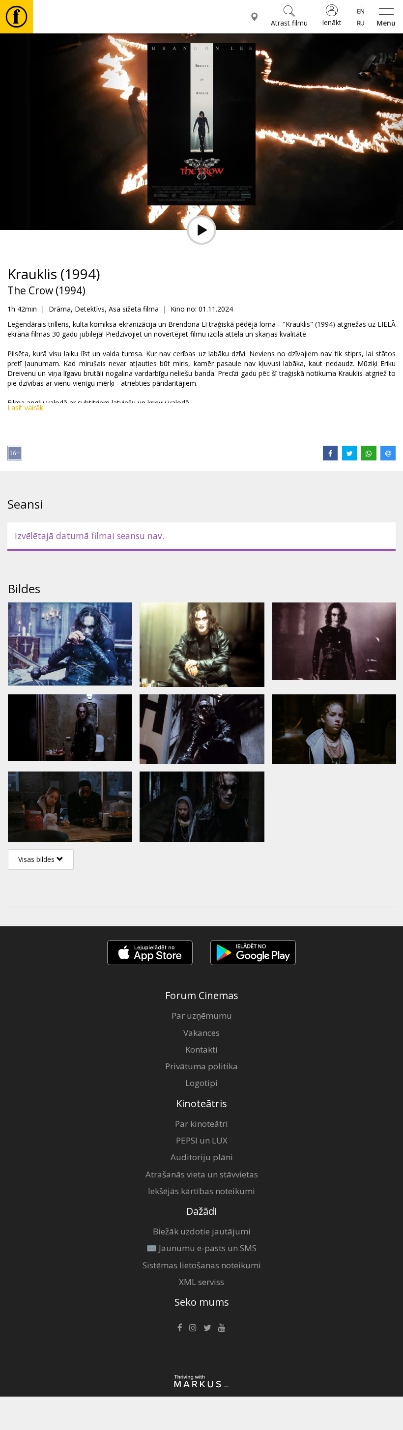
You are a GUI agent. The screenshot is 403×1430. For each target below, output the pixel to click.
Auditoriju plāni (202, 1157)
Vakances (201, 1032)
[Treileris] (201, 230)
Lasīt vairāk (25, 407)
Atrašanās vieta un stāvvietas (201, 1174)
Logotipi (201, 1082)
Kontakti (201, 1049)
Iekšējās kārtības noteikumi (201, 1191)
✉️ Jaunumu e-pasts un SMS (201, 1248)
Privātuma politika (201, 1066)
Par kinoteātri (201, 1123)
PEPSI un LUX (202, 1140)
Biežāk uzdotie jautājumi (202, 1231)
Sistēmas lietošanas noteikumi (202, 1265)
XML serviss (201, 1281)
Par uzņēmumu (202, 1015)
